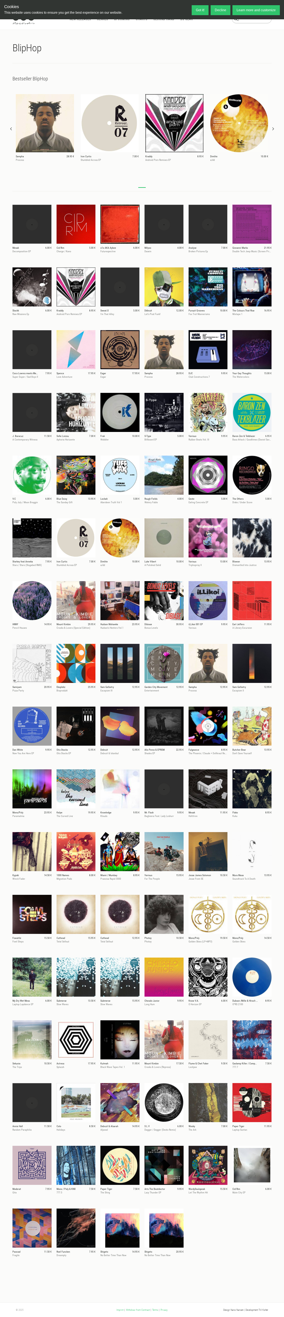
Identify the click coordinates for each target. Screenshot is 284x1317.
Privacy (164, 1309)
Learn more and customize (256, 10)
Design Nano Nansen (233, 1309)
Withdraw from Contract (138, 1309)
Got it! (200, 10)
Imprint (119, 1309)
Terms (155, 1309)
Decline (220, 10)
